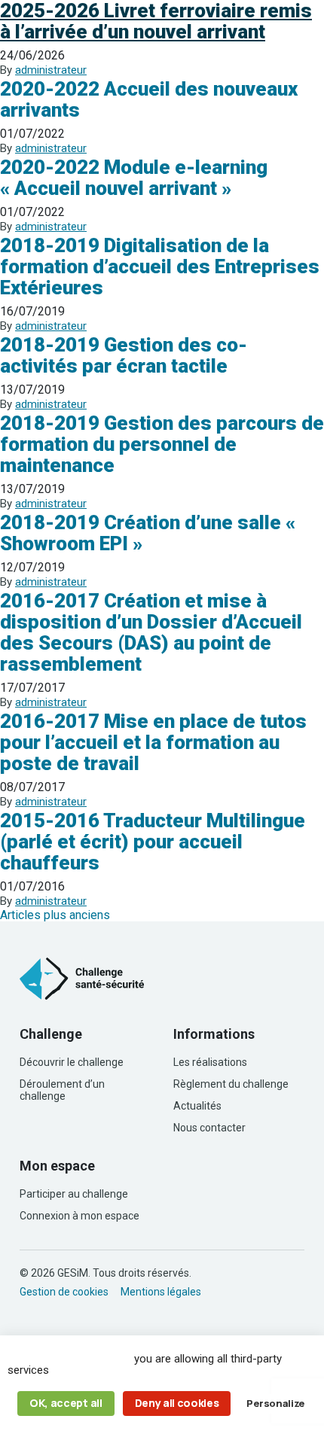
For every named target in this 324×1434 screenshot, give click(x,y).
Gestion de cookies (64, 1292)
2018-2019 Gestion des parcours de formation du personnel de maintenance (162, 444)
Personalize (275, 1403)
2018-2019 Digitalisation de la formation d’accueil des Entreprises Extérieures (159, 266)
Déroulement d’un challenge (62, 1090)
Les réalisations (210, 1062)
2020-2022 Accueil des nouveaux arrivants (149, 99)
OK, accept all (65, 1403)
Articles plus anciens (55, 915)
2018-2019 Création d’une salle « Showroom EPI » (147, 533)
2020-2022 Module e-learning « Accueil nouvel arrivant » (133, 177)
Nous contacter (209, 1128)
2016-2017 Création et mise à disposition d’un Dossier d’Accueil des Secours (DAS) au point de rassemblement (151, 632)
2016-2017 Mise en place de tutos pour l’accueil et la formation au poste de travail (153, 742)
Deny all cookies (177, 1403)
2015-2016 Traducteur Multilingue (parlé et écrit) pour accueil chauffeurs (152, 841)
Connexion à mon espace (79, 1216)
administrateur (51, 70)
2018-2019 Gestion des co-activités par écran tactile (123, 355)
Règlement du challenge (231, 1084)
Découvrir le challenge (72, 1062)
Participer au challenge (74, 1194)
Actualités (197, 1106)
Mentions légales (161, 1292)
